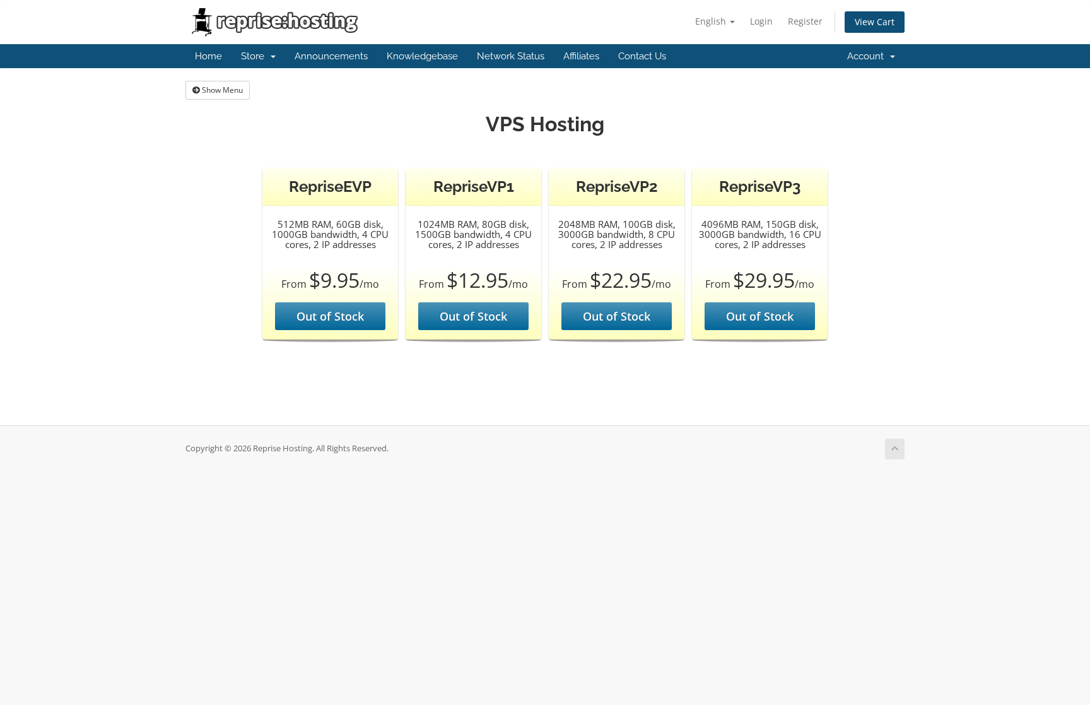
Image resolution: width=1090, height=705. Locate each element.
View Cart (874, 22)
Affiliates (581, 56)
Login (761, 21)
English (712, 21)
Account (868, 56)
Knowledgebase (422, 56)
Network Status (510, 56)
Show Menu (221, 90)
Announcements (331, 56)
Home (208, 56)
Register (805, 21)
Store (255, 56)
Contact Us (642, 56)
